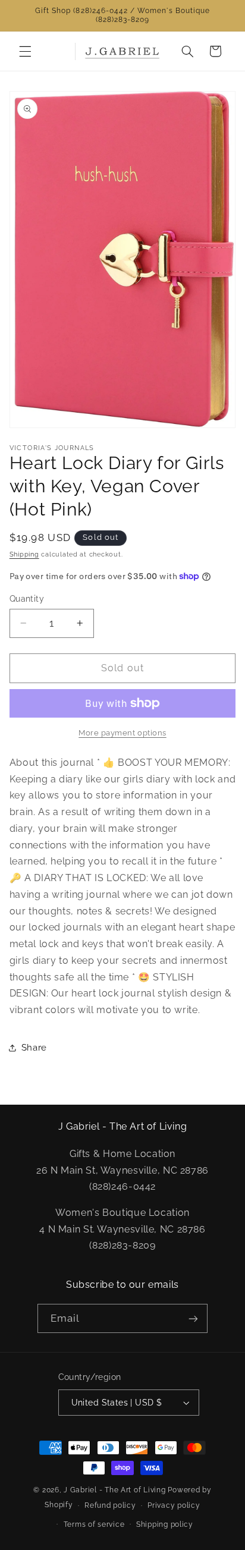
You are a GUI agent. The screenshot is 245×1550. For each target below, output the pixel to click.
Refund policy (110, 1505)
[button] (25, 51)
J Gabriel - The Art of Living (114, 1490)
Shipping (24, 554)
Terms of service (94, 1524)
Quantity (27, 598)
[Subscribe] (193, 1318)
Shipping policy (164, 1524)
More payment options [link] (122, 732)
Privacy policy (173, 1505)
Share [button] (34, 1047)
